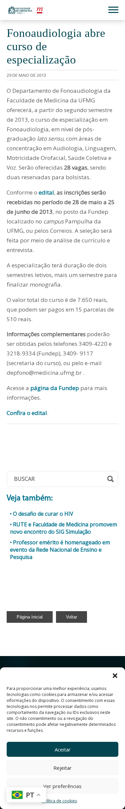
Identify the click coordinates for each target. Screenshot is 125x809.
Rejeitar (62, 767)
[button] (115, 675)
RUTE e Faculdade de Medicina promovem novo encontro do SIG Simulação (63, 528)
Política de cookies (59, 801)
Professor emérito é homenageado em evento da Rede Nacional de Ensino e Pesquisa (60, 550)
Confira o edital (27, 413)
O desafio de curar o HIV (43, 513)
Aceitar (63, 749)
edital (46, 192)
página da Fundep (54, 388)
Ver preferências (62, 786)
